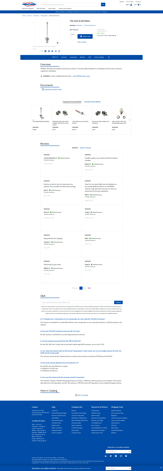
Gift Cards (113, 425)
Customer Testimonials (78, 415)
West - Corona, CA (36, 424)
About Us (74, 410)
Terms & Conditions (57, 433)
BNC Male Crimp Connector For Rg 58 (100, 122)
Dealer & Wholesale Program (59, 413)
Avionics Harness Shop (117, 413)
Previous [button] (33, 120)
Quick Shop (42, 130)
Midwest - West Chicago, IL (39, 430)
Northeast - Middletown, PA (39, 432)
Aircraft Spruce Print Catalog (79, 413)
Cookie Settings (60, 457)
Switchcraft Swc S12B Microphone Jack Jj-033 (119, 122)
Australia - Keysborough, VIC (39, 440)
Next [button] (129, 120)
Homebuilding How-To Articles (99, 428)
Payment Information (57, 420)
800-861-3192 (45, 412)
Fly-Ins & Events (95, 425)
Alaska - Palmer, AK (37, 436)
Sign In (128, 4)
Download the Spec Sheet (53, 89)
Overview (64, 57)
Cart (137, 4)
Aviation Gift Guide (116, 410)
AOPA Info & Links (96, 413)
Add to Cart (86, 36)
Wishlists (122, 1)
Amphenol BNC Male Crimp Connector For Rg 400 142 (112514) (60, 123)
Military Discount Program (98, 430)
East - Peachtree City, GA (38, 434)
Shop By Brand (41, 8)
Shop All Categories (28, 8)
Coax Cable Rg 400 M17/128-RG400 (80, 122)
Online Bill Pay (55, 418)
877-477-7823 (129, 1)
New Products (115, 428)
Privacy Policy (64, 459)
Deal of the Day (115, 423)
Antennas (36, 15)
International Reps (76, 423)
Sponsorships (75, 430)
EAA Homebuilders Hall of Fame (80, 420)
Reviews (82, 57)
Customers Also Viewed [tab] (92, 102)
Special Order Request (117, 430)
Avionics (30, 15)
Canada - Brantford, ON (38, 438)
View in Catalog (99, 57)
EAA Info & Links (95, 415)
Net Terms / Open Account (59, 415)
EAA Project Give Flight (97, 420)
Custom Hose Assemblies (118, 420)
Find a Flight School (96, 423)
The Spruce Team (76, 433)
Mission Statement (77, 425)
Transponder (44, 15)
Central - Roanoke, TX (37, 428)
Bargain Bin (114, 415)
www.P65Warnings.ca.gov (81, 76)
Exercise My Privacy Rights (50, 457)
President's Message (77, 428)
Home (24, 15)
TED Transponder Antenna (41, 121)
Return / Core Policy (57, 428)
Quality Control (56, 425)
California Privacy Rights (37, 457)
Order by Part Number (65, 8)
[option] (47, 32)
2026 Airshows (95, 410)
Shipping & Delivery (57, 430)
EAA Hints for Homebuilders (98, 418)
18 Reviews (79, 25)
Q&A (89, 57)
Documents (73, 57)
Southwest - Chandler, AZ (38, 426)
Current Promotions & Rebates (119, 418)
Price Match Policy (56, 423)
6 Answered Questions (90, 25)
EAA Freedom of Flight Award (79, 418)
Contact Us (138, 1)
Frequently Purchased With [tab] (72, 102)
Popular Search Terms (97, 433)
